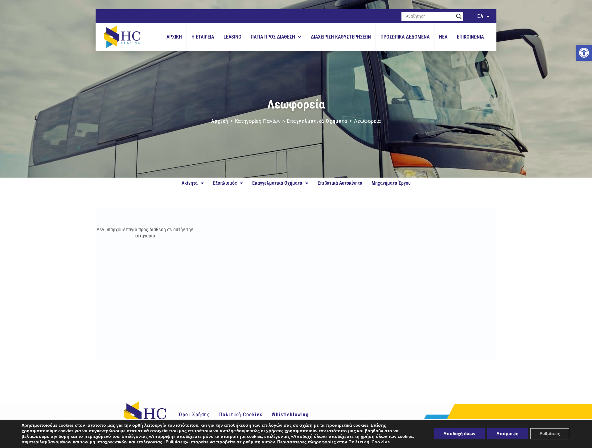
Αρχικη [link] (174, 37)
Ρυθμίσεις (550, 434)
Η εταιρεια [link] (202, 37)
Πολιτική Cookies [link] (241, 414)
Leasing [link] (232, 37)
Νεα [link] (443, 37)
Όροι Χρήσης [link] (194, 414)
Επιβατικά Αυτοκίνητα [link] (340, 183)
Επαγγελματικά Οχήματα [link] (317, 121)
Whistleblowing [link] (290, 414)
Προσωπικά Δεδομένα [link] (405, 37)
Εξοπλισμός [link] (225, 183)
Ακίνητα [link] (190, 183)
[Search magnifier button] (458, 16)
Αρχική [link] (219, 121)
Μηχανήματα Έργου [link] (391, 183)
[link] (584, 53)
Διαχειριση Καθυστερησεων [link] (341, 37)
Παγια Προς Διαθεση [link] (273, 37)
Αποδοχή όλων (459, 434)
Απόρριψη (507, 434)
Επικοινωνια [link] (470, 37)
